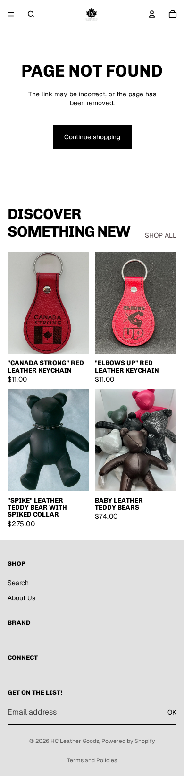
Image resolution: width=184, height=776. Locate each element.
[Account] (152, 14)
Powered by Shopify (128, 741)
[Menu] (11, 14)
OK (171, 712)
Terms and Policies (92, 760)
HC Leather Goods (74, 741)
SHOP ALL (160, 235)
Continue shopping (92, 137)
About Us (21, 597)
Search (18, 582)
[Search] (31, 14)
